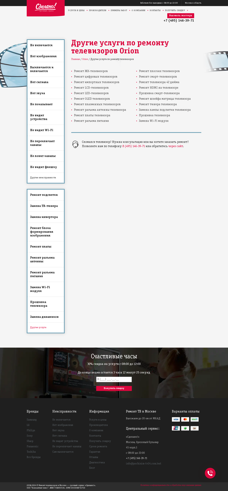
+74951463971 (210, 469)
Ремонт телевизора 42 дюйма (159, 82)
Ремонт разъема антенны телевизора (100, 109)
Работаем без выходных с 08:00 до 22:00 (159, 3)
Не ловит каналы (43, 156)
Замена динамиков (44, 317)
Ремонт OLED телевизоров (92, 98)
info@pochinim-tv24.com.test (143, 463)
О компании (138, 10)
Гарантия (94, 452)
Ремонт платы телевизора (92, 115)
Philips (31, 430)
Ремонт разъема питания (42, 274)
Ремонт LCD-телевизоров (91, 87)
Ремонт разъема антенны (42, 259)
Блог (92, 468)
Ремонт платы (40, 246)
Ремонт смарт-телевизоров (158, 76)
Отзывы (93, 457)
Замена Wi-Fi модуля (40, 289)
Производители (97, 10)
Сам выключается (62, 452)
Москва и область (193, 3)
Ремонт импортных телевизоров (96, 82)
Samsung (32, 420)
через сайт (175, 146)
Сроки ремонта (98, 446)
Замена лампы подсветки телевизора (165, 109)
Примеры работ (119, 10)
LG (28, 425)
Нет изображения (43, 56)
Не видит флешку (43, 167)
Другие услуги (38, 327)
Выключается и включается (41, 69)
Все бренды (34, 457)
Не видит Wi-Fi (41, 130)
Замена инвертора (44, 217)
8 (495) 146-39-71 (133, 146)
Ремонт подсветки (44, 195)
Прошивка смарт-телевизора (159, 93)
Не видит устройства (38, 117)
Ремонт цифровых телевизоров (95, 76)
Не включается (41, 45)
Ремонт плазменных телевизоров (97, 104)
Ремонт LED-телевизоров (91, 93)
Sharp (30, 441)
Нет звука (37, 93)
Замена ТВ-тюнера (44, 206)
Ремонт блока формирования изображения (41, 232)
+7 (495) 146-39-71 (179, 20)
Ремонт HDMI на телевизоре (158, 87)
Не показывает (41, 104)
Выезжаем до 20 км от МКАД (143, 418)
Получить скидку (175, 10)
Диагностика (97, 462)
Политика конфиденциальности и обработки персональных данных (171, 485)
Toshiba (31, 452)
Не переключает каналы (42, 143)
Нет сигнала (39, 82)
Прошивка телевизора (38, 304)
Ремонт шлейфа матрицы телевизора (165, 98)
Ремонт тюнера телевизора (158, 104)
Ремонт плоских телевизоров (159, 71)
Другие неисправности (43, 178)
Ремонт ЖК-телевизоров (91, 71)
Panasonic (32, 446)
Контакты (155, 10)
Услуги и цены (76, 10)
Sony (30, 436)
